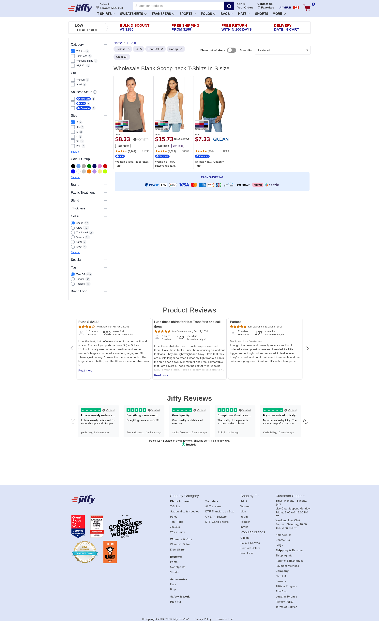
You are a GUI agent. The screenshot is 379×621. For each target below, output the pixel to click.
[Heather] (84, 171)
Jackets (175, 526)
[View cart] (307, 8)
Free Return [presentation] (236, 27)
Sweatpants (177, 566)
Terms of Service (286, 606)
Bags (225, 14)
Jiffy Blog (281, 591)
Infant (244, 526)
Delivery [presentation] (286, 27)
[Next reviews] (307, 349)
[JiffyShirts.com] (80, 8)
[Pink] (100, 166)
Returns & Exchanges (290, 560)
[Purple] (94, 171)
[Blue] (78, 166)
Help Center (283, 534)
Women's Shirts (180, 544)
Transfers (162, 14)
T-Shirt (120, 49)
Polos (207, 14)
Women (245, 506)
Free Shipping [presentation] (185, 27)
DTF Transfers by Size (219, 511)
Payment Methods (287, 565)
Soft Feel (178, 145)
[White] (78, 171)
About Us (281, 576)
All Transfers (213, 506)
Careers (281, 581)
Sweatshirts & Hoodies (184, 511)
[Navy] (94, 166)
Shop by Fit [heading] (249, 496)
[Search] (229, 6)
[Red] (105, 166)
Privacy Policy (285, 601)
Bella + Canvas (250, 542)
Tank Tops (176, 521)
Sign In (241, 4)
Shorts (261, 14)
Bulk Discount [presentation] (134, 27)
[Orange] (89, 171)
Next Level (247, 553)
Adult (243, 501)
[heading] (210, 122)
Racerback (123, 145)
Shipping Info (284, 555)
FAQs (279, 545)
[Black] (73, 166)
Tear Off (153, 49)
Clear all (121, 56)
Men (243, 511)
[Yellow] (100, 171)
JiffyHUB (285, 7)
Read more (85, 370)
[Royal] (73, 171)
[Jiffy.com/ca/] (111, 499)
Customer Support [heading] (290, 496)
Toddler (245, 521)
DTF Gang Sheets (217, 521)
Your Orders (245, 7)
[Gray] (84, 166)
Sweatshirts (132, 14)
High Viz (175, 601)
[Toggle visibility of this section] (106, 44)
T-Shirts (105, 14)
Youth (244, 516)
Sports (186, 14)
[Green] (89, 166)
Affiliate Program (286, 586)
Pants (173, 561)
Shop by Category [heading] (184, 496)
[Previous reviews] (71, 349)
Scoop (173, 49)
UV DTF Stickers (216, 516)
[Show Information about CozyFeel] (95, 92)
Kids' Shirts (177, 549)
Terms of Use (224, 619)
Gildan (244, 537)
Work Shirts (177, 532)
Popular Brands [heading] (252, 532)
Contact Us (265, 3)
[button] (105, 13)
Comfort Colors (250, 548)
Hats (243, 14)
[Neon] (105, 171)
